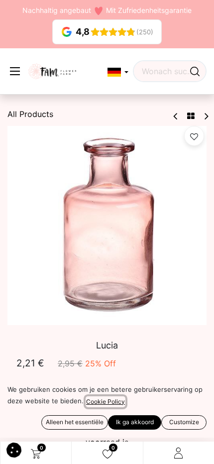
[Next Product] (206, 116)
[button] (118, 72)
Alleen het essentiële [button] (75, 422)
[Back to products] (191, 116)
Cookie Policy (105, 401)
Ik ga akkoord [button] (135, 422)
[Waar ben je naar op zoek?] (195, 71)
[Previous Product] (176, 116)
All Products (30, 114)
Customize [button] (184, 422)
